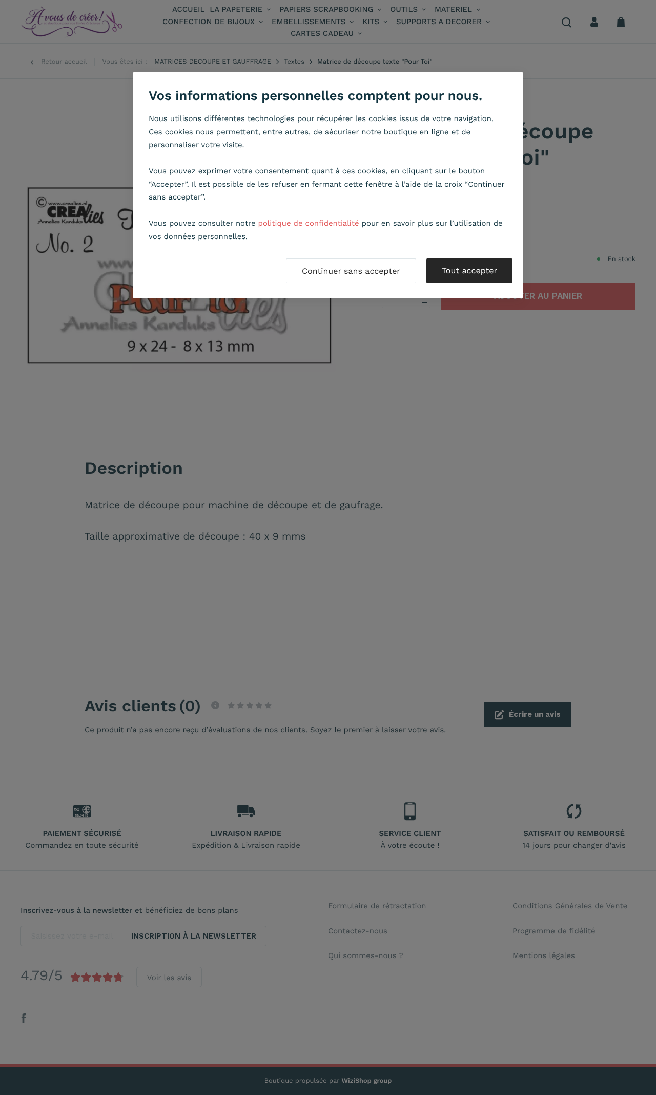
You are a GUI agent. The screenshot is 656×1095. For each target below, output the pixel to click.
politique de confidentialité (308, 223)
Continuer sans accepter (351, 271)
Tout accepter (469, 270)
